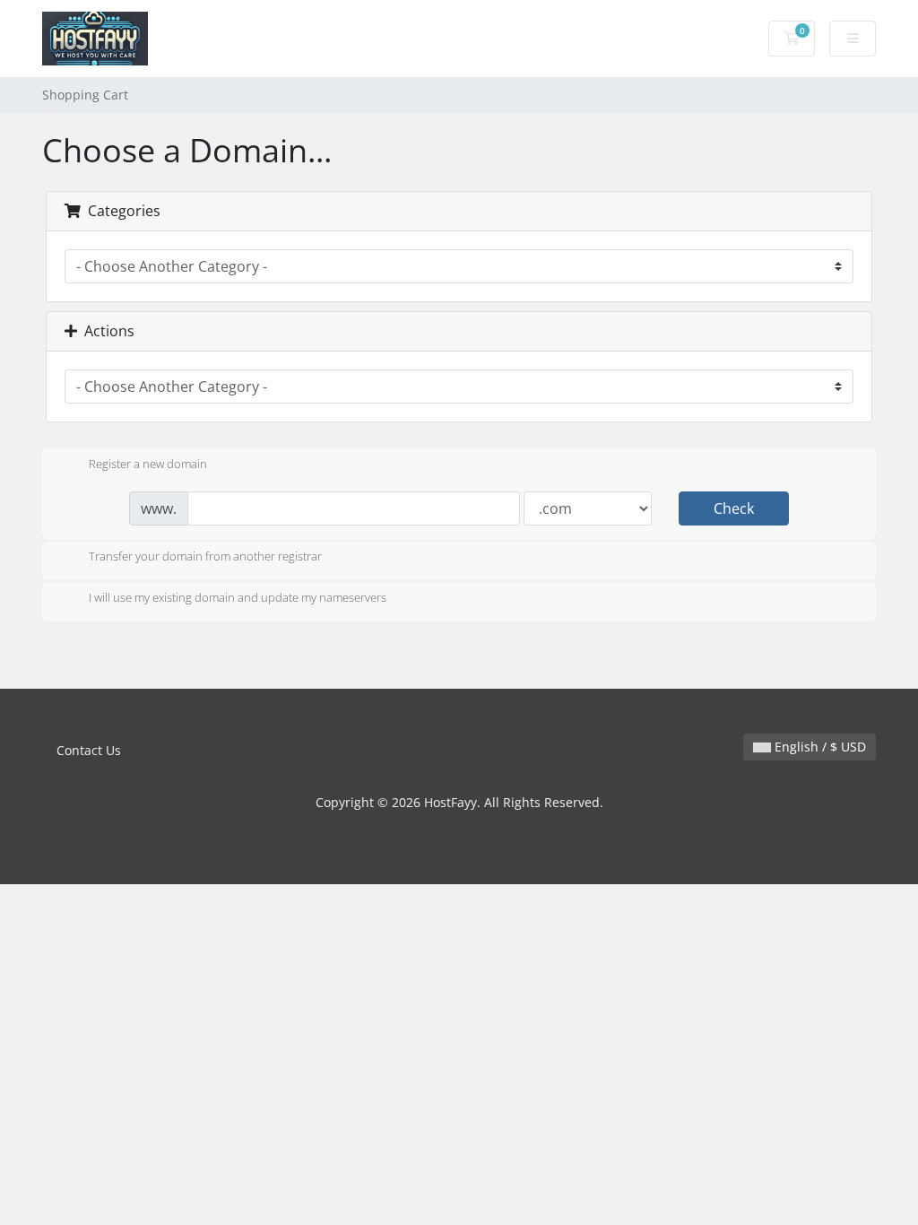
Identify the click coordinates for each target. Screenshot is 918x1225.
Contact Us (88, 750)
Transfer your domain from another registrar (205, 557)
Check (734, 508)
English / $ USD (818, 746)
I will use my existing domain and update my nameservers (237, 597)
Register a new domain (148, 464)
